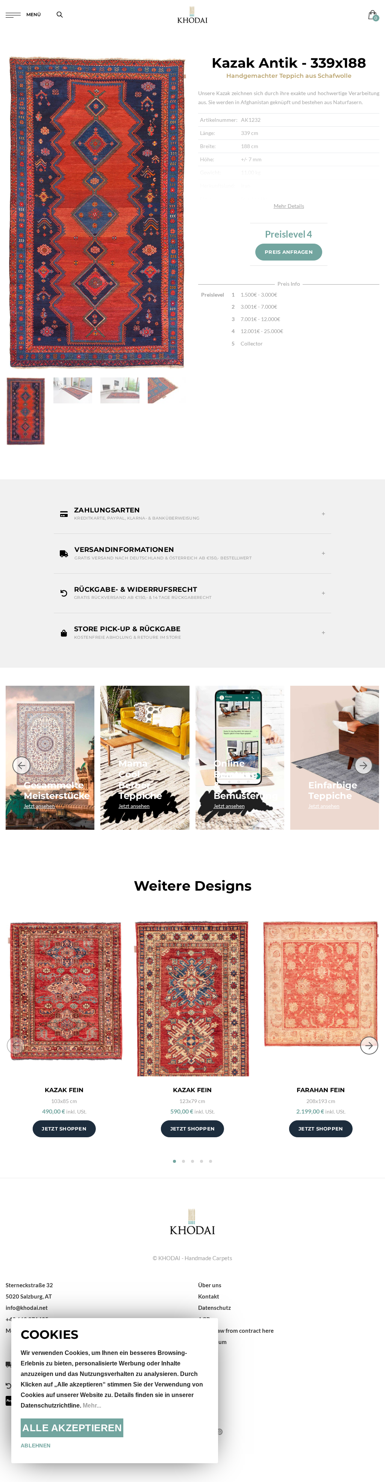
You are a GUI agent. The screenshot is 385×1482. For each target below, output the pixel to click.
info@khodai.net (27, 1307)
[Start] (192, 1220)
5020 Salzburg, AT (29, 1296)
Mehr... (92, 1405)
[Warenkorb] (370, 14)
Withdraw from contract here (236, 1330)
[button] (192, 513)
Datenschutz (214, 1307)
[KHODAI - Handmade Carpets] (192, 14)
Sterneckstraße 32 (29, 1285)
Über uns (209, 1285)
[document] (115, 1390)
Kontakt (208, 1296)
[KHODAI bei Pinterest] (219, 1431)
